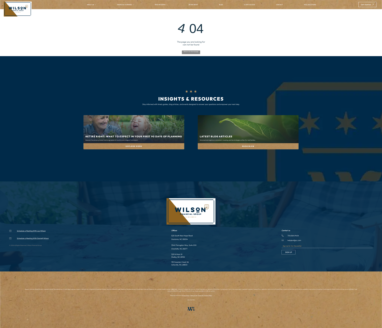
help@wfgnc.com (294, 240)
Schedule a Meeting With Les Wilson (31, 231)
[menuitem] (91, 4)
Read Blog (248, 146)
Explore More (134, 146)
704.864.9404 (293, 235)
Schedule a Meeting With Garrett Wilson (33, 238)
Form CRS (201, 295)
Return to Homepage (191, 51)
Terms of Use (193, 295)
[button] (367, 4)
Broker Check (208, 295)
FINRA (172, 289)
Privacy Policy (185, 295)
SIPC (176, 289)
